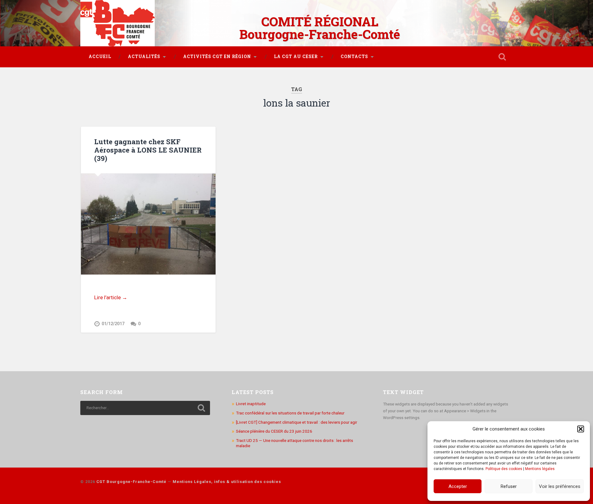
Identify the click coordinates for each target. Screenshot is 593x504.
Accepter (457, 486)
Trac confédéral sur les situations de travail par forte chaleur (290, 412)
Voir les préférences (559, 486)
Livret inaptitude (251, 403)
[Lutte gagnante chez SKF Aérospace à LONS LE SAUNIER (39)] (148, 224)
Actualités (144, 56)
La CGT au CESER (296, 56)
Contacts (354, 56)
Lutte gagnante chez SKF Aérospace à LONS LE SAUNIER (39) (148, 150)
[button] (581, 429)
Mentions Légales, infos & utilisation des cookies (227, 481)
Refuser (509, 486)
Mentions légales (540, 469)
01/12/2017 (113, 323)
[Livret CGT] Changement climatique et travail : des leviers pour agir (296, 422)
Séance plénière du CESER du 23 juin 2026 (274, 431)
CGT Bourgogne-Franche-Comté (131, 481)
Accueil (100, 56)
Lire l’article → (110, 297)
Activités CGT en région (217, 56)
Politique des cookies (504, 469)
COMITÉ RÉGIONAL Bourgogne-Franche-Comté (319, 27)
